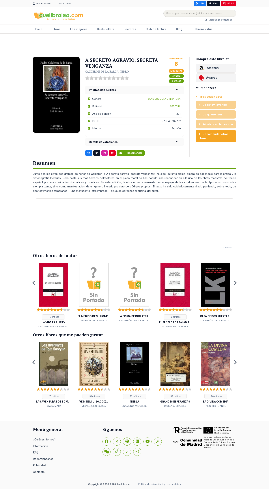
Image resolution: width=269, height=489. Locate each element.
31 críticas (94, 396)
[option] (53, 296)
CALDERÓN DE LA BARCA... (53, 326)
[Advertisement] (134, 45)
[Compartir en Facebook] (88, 153)
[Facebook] (106, 442)
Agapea (211, 77)
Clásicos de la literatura (164, 98)
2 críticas (176, 316)
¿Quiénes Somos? (44, 439)
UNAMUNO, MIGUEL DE (134, 405)
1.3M (201, 3)
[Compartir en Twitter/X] (96, 153)
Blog (179, 29)
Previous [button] (34, 283)
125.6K (230, 3)
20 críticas (216, 396)
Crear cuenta (64, 3)
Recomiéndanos (43, 459)
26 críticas (53, 396)
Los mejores (78, 29)
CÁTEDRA (175, 106)
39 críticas (176, 396)
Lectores (130, 29)
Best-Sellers (105, 29)
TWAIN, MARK (53, 405)
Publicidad (39, 465)
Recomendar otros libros (214, 136)
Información (40, 446)
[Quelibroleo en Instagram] (104, 153)
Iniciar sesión (44, 3)
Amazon (212, 68)
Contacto (39, 472)
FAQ (35, 452)
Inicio (38, 29)
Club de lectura (156, 29)
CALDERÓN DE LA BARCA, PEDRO (107, 71)
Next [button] (235, 283)
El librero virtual (202, 29)
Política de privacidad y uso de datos (159, 484)
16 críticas (53, 316)
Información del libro (102, 89)
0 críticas (176, 81)
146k (215, 3)
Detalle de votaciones (103, 141)
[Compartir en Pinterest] (112, 153)
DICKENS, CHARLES (175, 405)
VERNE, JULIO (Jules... (94, 405)
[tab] (134, 90)
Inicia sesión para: (210, 96)
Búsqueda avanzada (220, 19)
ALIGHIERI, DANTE (216, 405)
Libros (56, 29)
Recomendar (134, 153)
